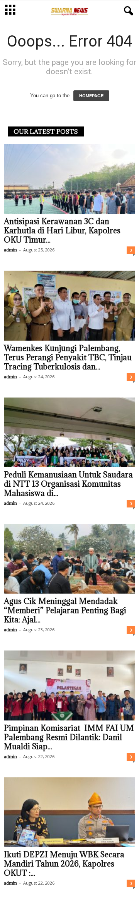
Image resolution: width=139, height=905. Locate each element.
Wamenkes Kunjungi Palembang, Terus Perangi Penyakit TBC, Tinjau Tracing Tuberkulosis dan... (68, 357)
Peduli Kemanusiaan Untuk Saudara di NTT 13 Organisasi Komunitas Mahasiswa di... (68, 484)
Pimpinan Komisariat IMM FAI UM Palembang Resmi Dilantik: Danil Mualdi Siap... (69, 737)
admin (10, 250)
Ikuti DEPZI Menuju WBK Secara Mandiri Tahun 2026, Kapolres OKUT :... (64, 864)
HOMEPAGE (91, 95)
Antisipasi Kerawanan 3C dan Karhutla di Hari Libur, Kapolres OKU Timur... (62, 230)
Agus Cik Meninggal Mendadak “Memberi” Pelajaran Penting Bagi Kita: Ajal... (65, 610)
